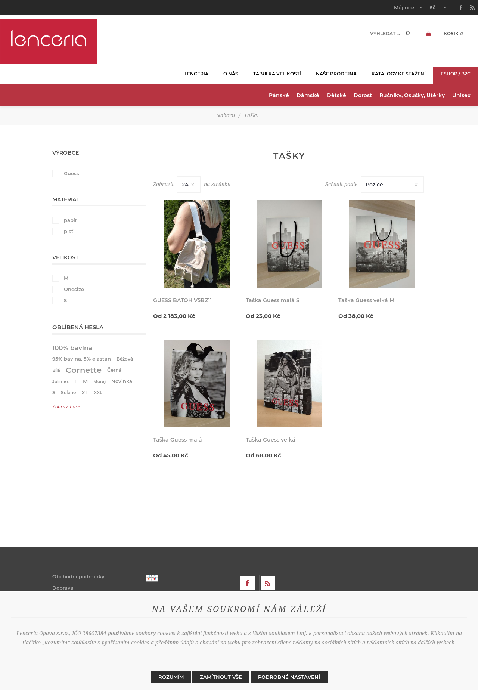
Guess (71, 173)
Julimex (60, 381)
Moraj (99, 381)
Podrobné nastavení (289, 677)
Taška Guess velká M (366, 300)
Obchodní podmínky (78, 576)
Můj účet (405, 7)
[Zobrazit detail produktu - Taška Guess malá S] (289, 244)
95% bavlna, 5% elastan (81, 359)
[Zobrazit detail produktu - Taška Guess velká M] (382, 244)
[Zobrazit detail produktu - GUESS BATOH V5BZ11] (196, 244)
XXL (98, 392)
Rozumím (171, 677)
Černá (114, 370)
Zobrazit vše (66, 406)
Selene (68, 392)
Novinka (121, 381)
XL (84, 392)
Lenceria (196, 74)
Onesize (74, 289)
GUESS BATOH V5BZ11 (182, 300)
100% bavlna (72, 348)
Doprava (63, 588)
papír (70, 220)
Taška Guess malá (177, 439)
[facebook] (247, 583)
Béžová (125, 359)
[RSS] (268, 583)
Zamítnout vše (221, 677)
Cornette (84, 370)
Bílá (56, 370)
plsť (69, 231)
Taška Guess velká (270, 439)
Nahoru (225, 115)
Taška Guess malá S (272, 300)
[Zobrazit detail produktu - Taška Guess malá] (196, 383)
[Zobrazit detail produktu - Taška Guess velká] (289, 383)
